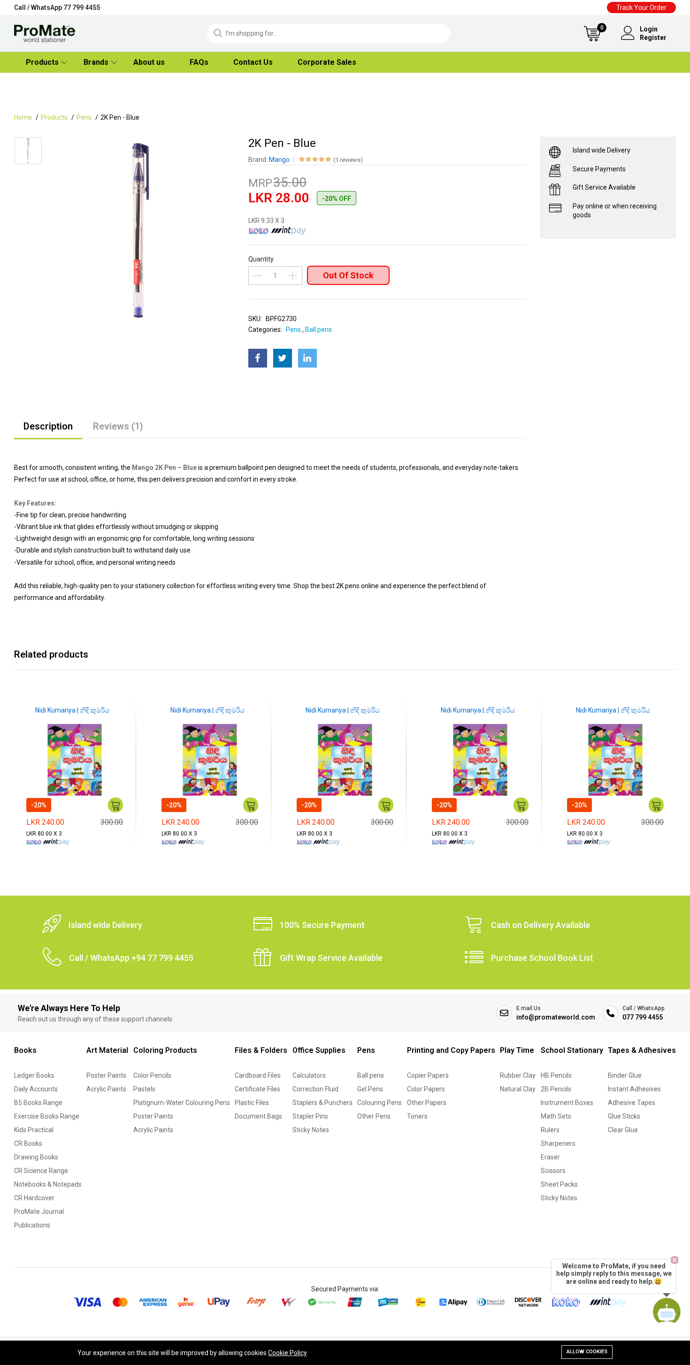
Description (48, 426)
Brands (96, 62)
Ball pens (318, 329)
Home (23, 117)
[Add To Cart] (115, 805)
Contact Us (253, 62)
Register (653, 37)
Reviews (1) (118, 426)
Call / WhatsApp (57, 7)
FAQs (199, 62)
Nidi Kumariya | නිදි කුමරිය (72, 710)
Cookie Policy (287, 1353)
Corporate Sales (327, 62)
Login (649, 29)
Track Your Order (641, 7)
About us (149, 62)
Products (42, 62)
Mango (279, 159)
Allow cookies (587, 1352)
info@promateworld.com (555, 1017)
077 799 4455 (642, 1017)
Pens (84, 117)
